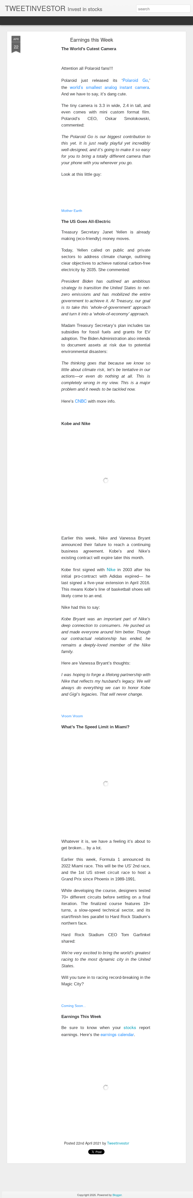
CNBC (81, 401)
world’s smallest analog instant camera (109, 87)
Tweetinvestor (118, 1143)
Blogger (117, 1195)
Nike (111, 569)
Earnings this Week (91, 39)
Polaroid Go (135, 80)
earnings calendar (117, 1034)
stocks (130, 1027)
